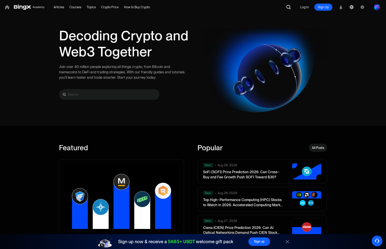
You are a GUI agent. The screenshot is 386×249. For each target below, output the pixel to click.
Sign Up (323, 7)
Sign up (259, 241)
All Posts (318, 148)
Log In (304, 7)
